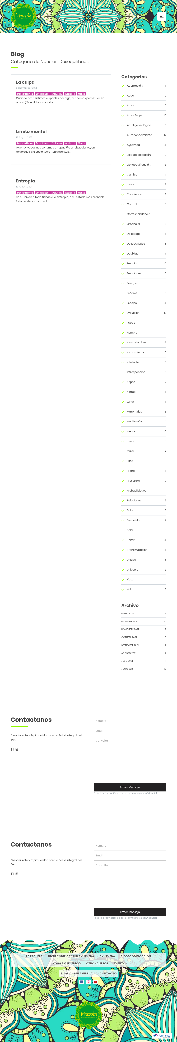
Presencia (133, 481)
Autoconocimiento (139, 135)
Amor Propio (135, 115)
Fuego (131, 323)
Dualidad (132, 254)
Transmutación (137, 550)
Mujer (130, 451)
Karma (131, 392)
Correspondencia (138, 214)
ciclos (130, 184)
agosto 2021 (128, 653)
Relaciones (134, 500)
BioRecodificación (139, 165)
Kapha (131, 382)
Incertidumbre (136, 342)
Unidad (131, 560)
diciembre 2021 (129, 621)
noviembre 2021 (130, 629)
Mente (81, 93)
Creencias (134, 224)
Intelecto (70, 93)
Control (132, 204)
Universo (132, 570)
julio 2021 (127, 660)
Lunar (130, 402)
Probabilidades (136, 491)
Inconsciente (135, 352)
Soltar (131, 540)
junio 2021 (127, 668)
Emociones (42, 93)
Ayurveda (133, 145)
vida (129, 589)
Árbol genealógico (139, 125)
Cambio (132, 175)
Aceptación (135, 86)
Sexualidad (134, 520)
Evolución (57, 93)
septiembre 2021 (130, 645)
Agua (130, 96)
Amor (130, 105)
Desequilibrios (25, 93)
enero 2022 (127, 613)
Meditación (134, 421)
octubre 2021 (129, 637)
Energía (132, 283)
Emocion (132, 263)
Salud (130, 510)
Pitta (130, 461)
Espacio (132, 293)
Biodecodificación (139, 155)
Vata (130, 579)
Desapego (134, 234)
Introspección (136, 372)
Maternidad (134, 412)
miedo (131, 441)
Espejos (132, 303)
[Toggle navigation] (161, 16)
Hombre (132, 333)
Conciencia (134, 194)
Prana (131, 471)
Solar (130, 530)
